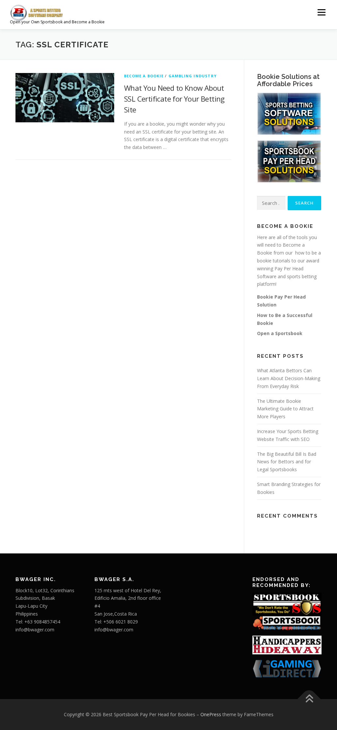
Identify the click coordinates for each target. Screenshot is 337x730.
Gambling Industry (192, 75)
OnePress (210, 714)
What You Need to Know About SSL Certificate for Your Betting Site (174, 98)
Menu (321, 12)
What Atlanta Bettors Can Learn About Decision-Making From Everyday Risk (288, 378)
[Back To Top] (309, 699)
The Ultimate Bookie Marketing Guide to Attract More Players (285, 409)
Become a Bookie (144, 75)
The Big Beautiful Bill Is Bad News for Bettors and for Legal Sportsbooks (286, 462)
